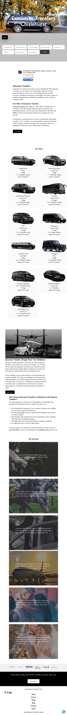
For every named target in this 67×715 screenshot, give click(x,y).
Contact (33, 706)
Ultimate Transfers (19, 106)
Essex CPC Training (38, 712)
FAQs (33, 700)
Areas (33, 708)
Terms (33, 694)
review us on (27, 79)
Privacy (33, 697)
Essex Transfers (28, 712)
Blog (33, 703)
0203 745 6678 (13, 430)
